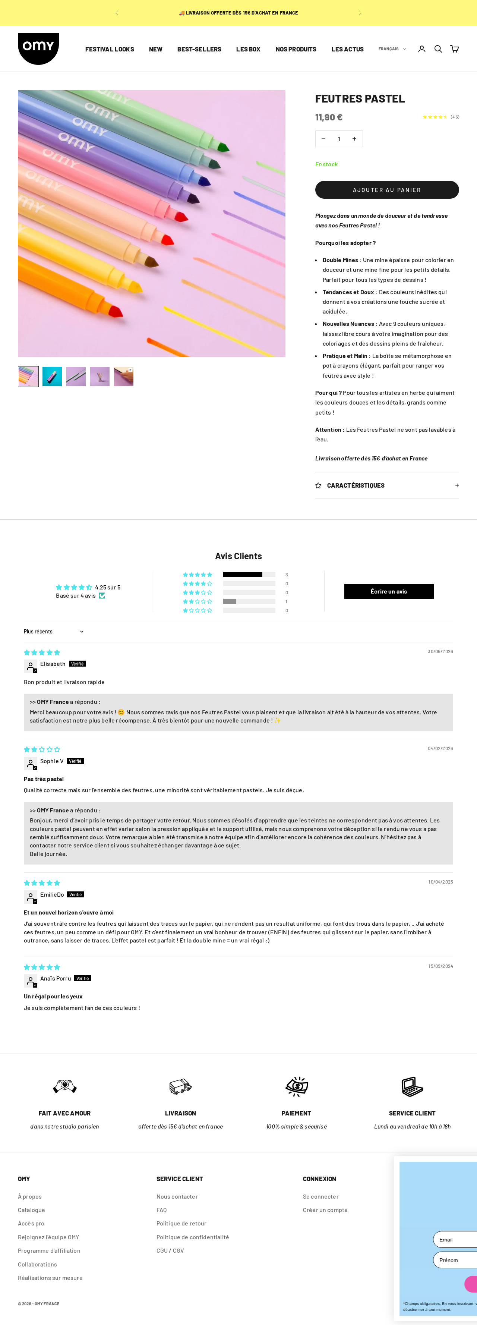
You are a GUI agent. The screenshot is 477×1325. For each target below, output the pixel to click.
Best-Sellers (199, 49)
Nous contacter (177, 1196)
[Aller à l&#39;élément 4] (99, 376)
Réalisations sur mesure (50, 1277)
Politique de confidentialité (193, 1236)
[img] (42, 652)
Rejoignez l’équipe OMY (48, 1236)
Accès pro (31, 1223)
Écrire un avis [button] (389, 591)
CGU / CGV (170, 1250)
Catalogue (31, 1209)
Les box (248, 49)
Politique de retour (182, 1223)
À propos (30, 1196)
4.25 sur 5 (108, 587)
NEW (156, 49)
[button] (198, 574)
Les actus (348, 49)
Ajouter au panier (387, 189)
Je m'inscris (371, 1284)
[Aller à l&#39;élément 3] (76, 376)
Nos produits (296, 49)
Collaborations (37, 1264)
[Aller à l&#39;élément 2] (52, 376)
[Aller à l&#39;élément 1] (28, 376)
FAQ (162, 1209)
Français (389, 48)
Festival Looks (109, 49)
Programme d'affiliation (49, 1250)
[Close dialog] (464, 1164)
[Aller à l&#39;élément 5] (123, 376)
